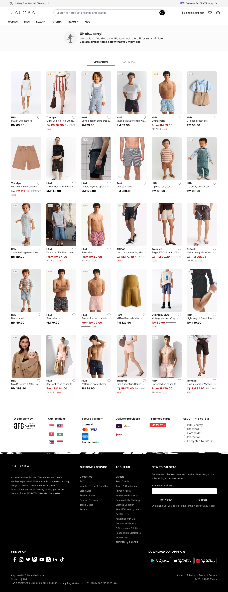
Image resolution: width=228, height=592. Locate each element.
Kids (87, 21)
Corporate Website (126, 523)
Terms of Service (208, 575)
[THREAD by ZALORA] (35, 559)
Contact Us (86, 476)
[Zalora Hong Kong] (51, 434)
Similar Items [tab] (101, 61)
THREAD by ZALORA (127, 542)
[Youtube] (41, 559)
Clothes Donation (125, 504)
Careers (120, 476)
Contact (15, 579)
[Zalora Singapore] (51, 426)
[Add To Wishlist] (38, 117)
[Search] (162, 12)
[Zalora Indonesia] (60, 442)
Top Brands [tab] (128, 61)
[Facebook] (14, 559)
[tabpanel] (114, 233)
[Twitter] (28, 559)
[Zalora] (22, 12)
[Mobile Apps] (48, 559)
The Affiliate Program (127, 509)
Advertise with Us (125, 518)
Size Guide (85, 490)
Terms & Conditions (126, 486)
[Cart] (218, 13)
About (180, 575)
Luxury (41, 21)
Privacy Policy (123, 490)
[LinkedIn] (55, 559)
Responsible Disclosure (128, 532)
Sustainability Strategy (128, 500)
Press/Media (122, 481)
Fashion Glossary (89, 500)
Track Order (86, 504)
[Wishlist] (210, 13)
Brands (83, 509)
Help (25, 579)
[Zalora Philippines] (51, 442)
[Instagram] (21, 559)
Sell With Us (122, 514)
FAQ (82, 481)
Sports (57, 21)
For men (202, 500)
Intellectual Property (127, 495)
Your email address (162, 485)
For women (166, 500)
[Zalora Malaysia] (60, 426)
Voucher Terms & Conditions (95, 486)
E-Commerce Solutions (128, 528)
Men (27, 21)
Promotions (122, 537)
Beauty (73, 21)
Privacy (191, 575)
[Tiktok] (84, 559)
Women (13, 21)
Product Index (87, 495)
